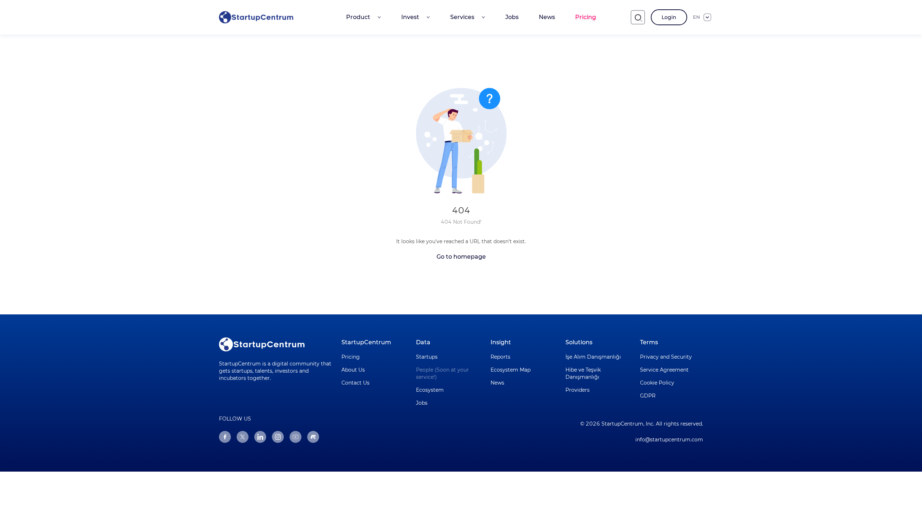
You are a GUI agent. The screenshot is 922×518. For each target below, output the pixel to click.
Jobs (512, 17)
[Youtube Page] (295, 437)
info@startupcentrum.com (669, 439)
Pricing (585, 17)
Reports (500, 357)
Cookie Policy (657, 383)
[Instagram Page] (278, 437)
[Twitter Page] (243, 437)
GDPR (647, 395)
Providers (577, 390)
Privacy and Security (666, 357)
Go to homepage (461, 256)
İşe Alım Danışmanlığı (593, 357)
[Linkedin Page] (260, 437)
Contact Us (355, 383)
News (547, 17)
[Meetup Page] (313, 437)
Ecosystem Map (511, 370)
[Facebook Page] (225, 437)
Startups (427, 357)
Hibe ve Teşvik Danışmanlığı (583, 373)
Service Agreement (664, 370)
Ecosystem (430, 390)
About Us (353, 370)
